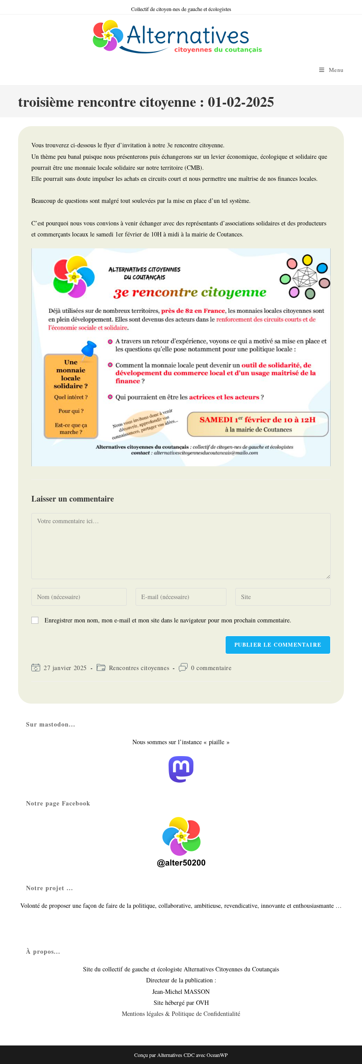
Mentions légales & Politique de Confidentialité (181, 1013)
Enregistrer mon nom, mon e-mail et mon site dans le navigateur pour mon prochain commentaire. (168, 620)
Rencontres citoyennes (139, 667)
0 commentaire (211, 667)
